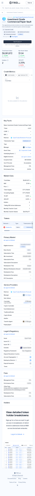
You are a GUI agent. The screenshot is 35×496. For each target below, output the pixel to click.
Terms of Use (12, 482)
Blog (19, 478)
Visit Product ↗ (17, 41)
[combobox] (17, 8)
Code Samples (10, 75)
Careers (25, 478)
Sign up (30, 2)
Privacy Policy (22, 482)
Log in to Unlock (10, 240)
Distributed (26, 140)
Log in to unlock (27, 156)
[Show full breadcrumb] (2, 12)
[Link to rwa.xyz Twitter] (17, 485)
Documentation (12, 478)
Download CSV (24, 75)
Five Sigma (28, 147)
